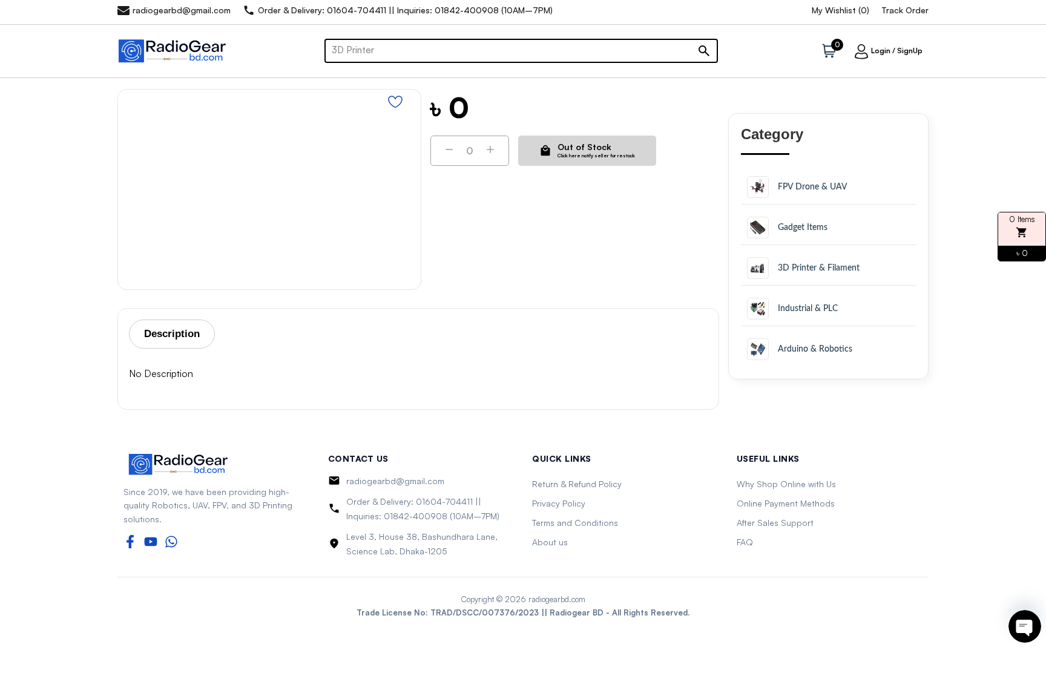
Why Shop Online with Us (786, 484)
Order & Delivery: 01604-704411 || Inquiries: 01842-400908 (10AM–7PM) (422, 508)
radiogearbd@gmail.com (395, 481)
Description (172, 334)
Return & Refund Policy (577, 484)
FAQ (745, 542)
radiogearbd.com (556, 599)
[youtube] (150, 541)
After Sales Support (775, 522)
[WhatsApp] (171, 541)
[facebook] (130, 541)
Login (880, 50)
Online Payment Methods (786, 503)
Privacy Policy (558, 503)
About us (550, 542)
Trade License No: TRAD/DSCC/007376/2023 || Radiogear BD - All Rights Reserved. (523, 612)
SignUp (910, 50)
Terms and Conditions (575, 522)
